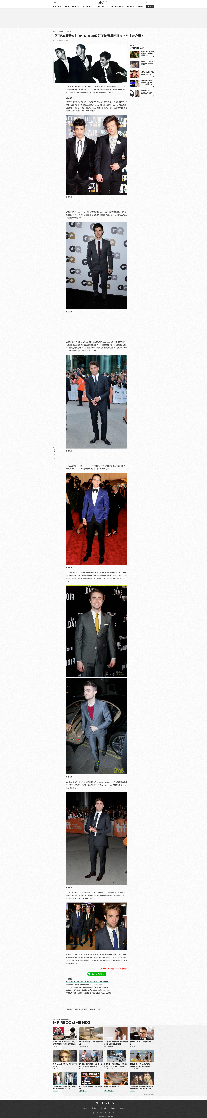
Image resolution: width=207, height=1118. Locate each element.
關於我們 (85, 1108)
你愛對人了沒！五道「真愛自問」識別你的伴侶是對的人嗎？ (147, 63)
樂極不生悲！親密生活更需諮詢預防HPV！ (80, 984)
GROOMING (101, 6)
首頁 (54, 31)
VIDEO (140, 6)
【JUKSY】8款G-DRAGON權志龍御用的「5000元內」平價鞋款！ (87, 987)
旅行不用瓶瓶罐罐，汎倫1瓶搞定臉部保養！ (91, 1043)
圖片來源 (69, 197)
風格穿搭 (69, 31)
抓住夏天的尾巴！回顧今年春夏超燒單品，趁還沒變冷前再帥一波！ (90, 1065)
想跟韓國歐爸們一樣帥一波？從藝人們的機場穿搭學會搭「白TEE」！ (64, 1087)
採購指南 (84, 1009)
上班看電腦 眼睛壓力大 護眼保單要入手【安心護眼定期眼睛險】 (116, 1043)
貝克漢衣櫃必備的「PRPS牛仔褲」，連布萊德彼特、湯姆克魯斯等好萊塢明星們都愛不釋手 (65, 1043)
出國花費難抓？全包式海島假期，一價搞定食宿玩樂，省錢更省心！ (141, 1065)
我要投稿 (122, 1108)
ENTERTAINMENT (71, 6)
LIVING (129, 6)
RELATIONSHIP (116, 6)
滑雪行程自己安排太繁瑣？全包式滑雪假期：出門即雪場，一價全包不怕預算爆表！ (115, 1065)
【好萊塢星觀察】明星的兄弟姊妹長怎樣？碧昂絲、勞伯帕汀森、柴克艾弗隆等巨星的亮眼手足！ (141, 1088)
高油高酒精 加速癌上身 (111, 1086)
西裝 (99, 1009)
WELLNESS (87, 6)
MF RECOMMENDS (71, 1023)
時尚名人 (92, 1009)
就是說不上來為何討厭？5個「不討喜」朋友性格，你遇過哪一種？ (147, 53)
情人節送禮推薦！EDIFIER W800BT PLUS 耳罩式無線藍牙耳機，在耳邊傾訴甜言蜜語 (147, 92)
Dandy (55, 41)
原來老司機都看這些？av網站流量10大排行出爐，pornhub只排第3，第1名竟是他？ (147, 82)
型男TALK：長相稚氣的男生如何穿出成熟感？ (65, 1065)
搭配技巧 (77, 1009)
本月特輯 (150, 6)
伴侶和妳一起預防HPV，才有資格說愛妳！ (90, 1087)
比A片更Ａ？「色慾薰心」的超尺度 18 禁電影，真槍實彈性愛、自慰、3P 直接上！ (147, 73)
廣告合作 (113, 1108)
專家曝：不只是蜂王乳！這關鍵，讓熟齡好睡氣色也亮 (83, 990)
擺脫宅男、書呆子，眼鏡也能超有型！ (141, 1043)
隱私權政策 (94, 1108)
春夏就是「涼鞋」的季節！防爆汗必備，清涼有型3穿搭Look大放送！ (88, 993)
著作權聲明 (104, 1108)
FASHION (56, 6)
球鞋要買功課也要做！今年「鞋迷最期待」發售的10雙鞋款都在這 (87, 981)
